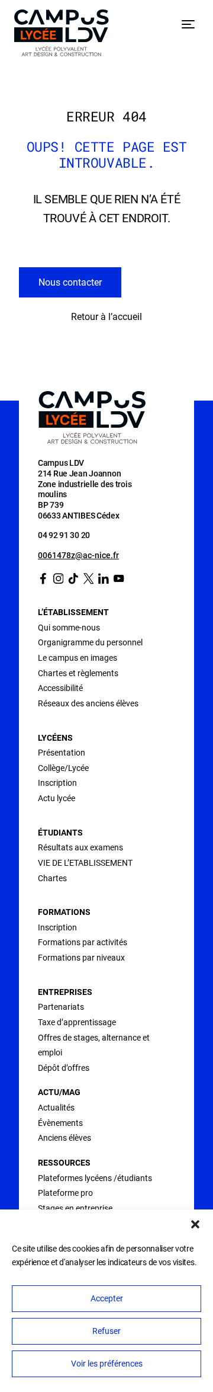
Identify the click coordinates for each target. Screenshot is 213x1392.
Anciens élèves (64, 1138)
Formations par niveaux (81, 957)
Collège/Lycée (63, 768)
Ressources (64, 1162)
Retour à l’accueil (106, 316)
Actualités (56, 1107)
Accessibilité (60, 688)
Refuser (106, 1331)
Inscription (57, 783)
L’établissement (73, 612)
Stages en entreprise (75, 1208)
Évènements (60, 1123)
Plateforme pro (65, 1193)
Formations (64, 912)
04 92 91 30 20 (64, 535)
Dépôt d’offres (63, 1068)
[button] (195, 1224)
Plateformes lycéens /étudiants (95, 1178)
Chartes (52, 878)
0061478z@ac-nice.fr (78, 555)
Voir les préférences (107, 1363)
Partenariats (61, 1007)
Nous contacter (70, 282)
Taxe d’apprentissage (77, 1022)
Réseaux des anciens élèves (88, 703)
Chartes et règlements (78, 673)
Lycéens (55, 738)
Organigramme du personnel (90, 642)
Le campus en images (77, 658)
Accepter (107, 1298)
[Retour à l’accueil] (61, 35)
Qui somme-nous (69, 627)
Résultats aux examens (80, 847)
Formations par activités (82, 942)
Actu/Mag (59, 1092)
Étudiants (60, 832)
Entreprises (65, 992)
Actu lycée (56, 798)
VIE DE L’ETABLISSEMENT (85, 863)
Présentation (61, 752)
